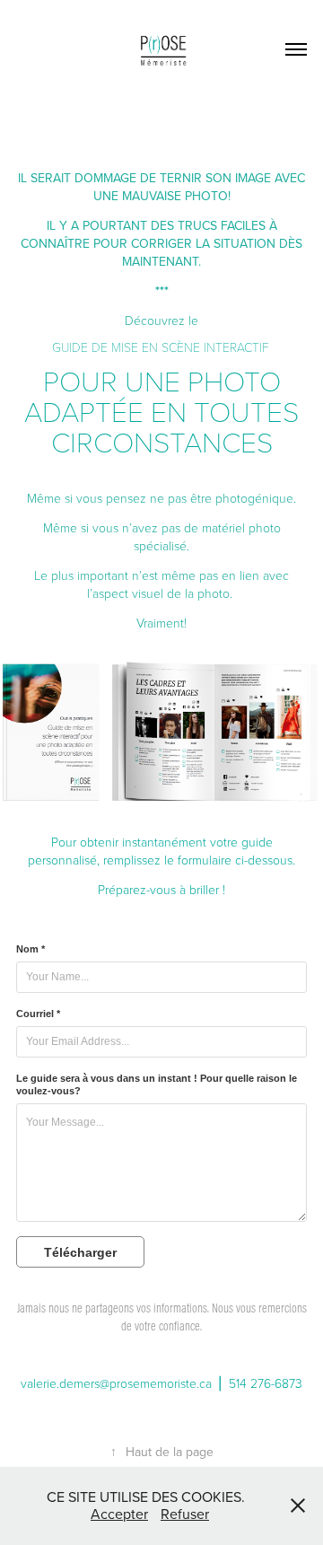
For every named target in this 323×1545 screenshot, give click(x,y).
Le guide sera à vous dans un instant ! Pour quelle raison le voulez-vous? (156, 1084)
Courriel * (38, 1013)
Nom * (30, 949)
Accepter (119, 1513)
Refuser (185, 1513)
